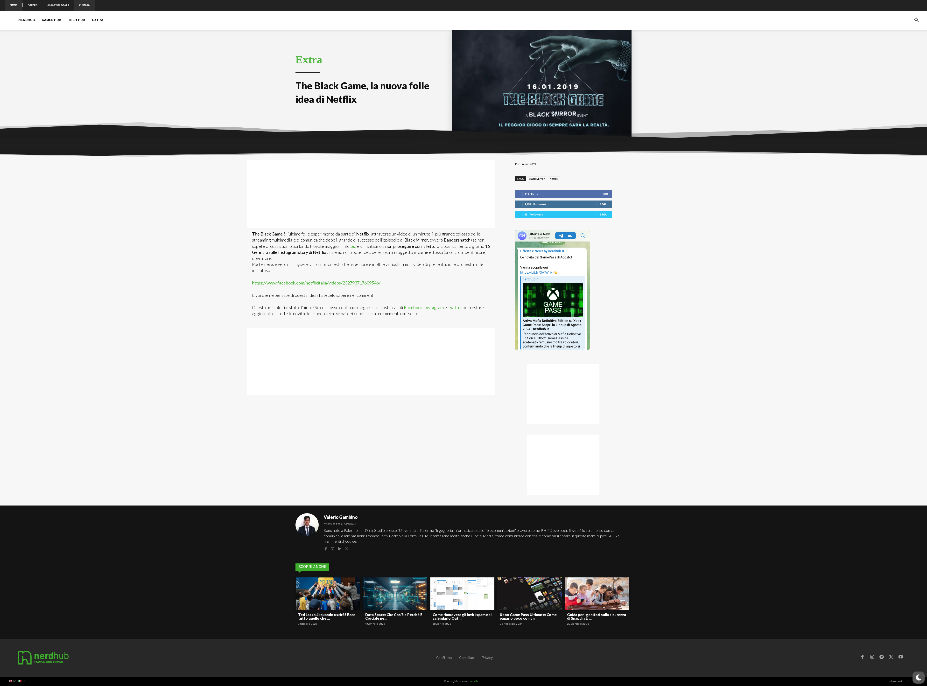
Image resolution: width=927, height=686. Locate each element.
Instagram (434, 307)
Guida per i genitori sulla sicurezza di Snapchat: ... (596, 616)
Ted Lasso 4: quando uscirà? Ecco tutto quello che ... (327, 616)
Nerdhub (26, 20)
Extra (97, 20)
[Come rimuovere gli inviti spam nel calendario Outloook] (462, 593)
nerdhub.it (477, 681)
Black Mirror (537, 178)
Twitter (455, 307)
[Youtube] (901, 658)
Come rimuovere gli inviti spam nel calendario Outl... (462, 616)
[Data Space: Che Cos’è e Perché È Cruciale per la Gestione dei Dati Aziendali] (395, 593)
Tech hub (76, 20)
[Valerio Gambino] (307, 532)
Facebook (413, 307)
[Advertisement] (371, 194)
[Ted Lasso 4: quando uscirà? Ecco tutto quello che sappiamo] (328, 593)
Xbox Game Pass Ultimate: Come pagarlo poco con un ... (528, 616)
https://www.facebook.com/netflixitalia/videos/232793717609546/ (316, 282)
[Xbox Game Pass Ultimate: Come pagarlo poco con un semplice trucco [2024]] (529, 593)
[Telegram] (881, 658)
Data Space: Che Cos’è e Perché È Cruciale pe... (393, 616)
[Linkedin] (339, 548)
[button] (916, 20)
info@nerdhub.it (899, 681)
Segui (604, 204)
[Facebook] (325, 548)
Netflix (554, 178)
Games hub (51, 20)
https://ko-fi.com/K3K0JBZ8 (340, 523)
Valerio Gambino (341, 517)
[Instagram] (332, 548)
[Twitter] (346, 548)
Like (605, 194)
